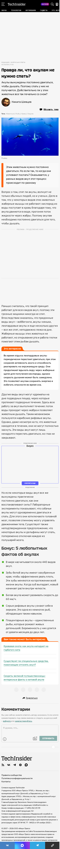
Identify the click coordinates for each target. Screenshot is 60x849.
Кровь (24, 114)
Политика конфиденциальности (16, 778)
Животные (10, 114)
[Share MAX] (22, 845)
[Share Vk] (7, 845)
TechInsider (17, 4)
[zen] (20, 764)
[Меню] (3, 4)
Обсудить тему (51, 109)
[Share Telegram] (37, 845)
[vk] (8, 764)
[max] (26, 764)
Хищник (30, 114)
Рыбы (18, 114)
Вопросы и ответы (18, 62)
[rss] (2, 764)
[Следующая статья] (30, 747)
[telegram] (14, 764)
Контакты (6, 781)
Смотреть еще (30, 483)
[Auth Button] (57, 4)
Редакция (5, 62)
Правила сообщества (11, 775)
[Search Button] (52, 4)
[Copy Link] (52, 845)
